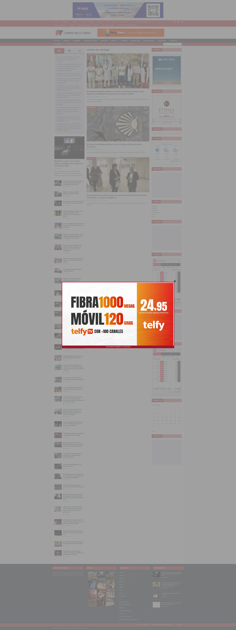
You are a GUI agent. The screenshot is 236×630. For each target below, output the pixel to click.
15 (175, 417)
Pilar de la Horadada (60, 25)
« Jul (153, 431)
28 (171, 423)
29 (175, 423)
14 (171, 417)
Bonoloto (154, 206)
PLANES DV (173, 40)
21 (171, 420)
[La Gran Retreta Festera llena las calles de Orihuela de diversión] (58, 389)
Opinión (124, 40)
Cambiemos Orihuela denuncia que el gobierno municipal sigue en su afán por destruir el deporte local (69, 88)
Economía (76, 40)
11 (158, 417)
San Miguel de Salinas (84, 25)
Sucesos (66, 40)
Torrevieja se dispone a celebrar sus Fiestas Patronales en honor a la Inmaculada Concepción (171, 584)
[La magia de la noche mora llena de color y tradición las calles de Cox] (58, 533)
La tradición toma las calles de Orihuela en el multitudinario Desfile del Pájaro (72, 455)
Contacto (179, 624)
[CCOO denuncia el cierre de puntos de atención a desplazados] (156, 605)
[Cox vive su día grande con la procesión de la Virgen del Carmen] (58, 487)
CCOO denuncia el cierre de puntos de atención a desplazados (172, 603)
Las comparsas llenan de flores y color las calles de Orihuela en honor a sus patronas (73, 423)
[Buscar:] (172, 44)
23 (179, 420)
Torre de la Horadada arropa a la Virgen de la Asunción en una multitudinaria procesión (73, 182)
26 (162, 423)
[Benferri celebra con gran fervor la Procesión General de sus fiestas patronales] (58, 225)
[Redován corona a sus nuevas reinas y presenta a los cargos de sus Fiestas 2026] (69, 147)
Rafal (107, 22)
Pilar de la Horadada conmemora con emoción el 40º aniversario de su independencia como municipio (73, 346)
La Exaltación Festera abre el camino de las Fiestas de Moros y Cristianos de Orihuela (73, 552)
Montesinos (124, 22)
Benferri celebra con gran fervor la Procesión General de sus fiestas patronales (73, 225)
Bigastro (83, 22)
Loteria (154, 214)
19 (162, 420)
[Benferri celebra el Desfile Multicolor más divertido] (58, 194)
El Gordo (154, 210)
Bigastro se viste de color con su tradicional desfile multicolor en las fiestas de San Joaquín (73, 236)
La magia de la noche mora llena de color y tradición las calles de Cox (73, 532)
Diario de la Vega (101, 96)
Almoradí (74, 22)
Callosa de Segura (142, 22)
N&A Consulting (84, 628)
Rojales (92, 22)
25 (158, 423)
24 (154, 423)
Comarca (96, 25)
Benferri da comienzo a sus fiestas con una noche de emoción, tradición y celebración (73, 292)
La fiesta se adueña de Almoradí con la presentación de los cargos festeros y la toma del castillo (73, 335)
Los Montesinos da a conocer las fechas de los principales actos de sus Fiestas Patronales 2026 (69, 81)
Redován (99, 22)
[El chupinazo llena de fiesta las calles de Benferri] (58, 271)
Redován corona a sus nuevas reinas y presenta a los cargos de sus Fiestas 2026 (68, 163)
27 (166, 423)
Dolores (115, 22)
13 (166, 417)
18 (158, 420)
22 (175, 420)
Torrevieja (65, 22)
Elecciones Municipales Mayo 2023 (126, 25)
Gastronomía (149, 40)
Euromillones (155, 212)
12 (162, 417)
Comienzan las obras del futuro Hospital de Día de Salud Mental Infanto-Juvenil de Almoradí (69, 102)
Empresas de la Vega (108, 25)
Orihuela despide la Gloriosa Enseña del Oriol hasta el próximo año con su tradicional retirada (73, 444)
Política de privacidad (143, 624)
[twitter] (182, 21)
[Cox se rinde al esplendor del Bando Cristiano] (58, 466)
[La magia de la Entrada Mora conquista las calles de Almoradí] (58, 326)
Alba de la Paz (101, 149)
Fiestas (114, 40)
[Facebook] (175, 21)
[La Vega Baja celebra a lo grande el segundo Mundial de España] (58, 435)
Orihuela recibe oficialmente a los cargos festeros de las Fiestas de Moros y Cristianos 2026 (73, 521)
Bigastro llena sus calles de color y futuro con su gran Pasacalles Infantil (73, 260)
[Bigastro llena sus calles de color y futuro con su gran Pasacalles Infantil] (58, 260)
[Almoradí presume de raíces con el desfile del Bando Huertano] (58, 358)
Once (153, 216)
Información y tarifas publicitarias (163, 624)
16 (179, 417)
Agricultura (135, 40)
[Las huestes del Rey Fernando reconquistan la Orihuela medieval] (58, 379)
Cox (132, 22)
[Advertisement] (167, 185)
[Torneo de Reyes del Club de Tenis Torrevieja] (156, 595)
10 (154, 417)
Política (57, 40)
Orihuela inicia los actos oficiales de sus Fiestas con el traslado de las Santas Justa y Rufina (73, 476)
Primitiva (154, 208)
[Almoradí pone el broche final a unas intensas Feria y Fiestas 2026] (58, 304)
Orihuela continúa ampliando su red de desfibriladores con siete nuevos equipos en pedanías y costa (69, 119)
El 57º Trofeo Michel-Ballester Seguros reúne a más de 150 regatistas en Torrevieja (68, 59)
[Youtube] (178, 21)
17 (154, 420)
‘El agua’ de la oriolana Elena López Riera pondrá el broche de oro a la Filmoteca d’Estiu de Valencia (69, 95)
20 (166, 420)
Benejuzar (72, 25)
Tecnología (162, 40)
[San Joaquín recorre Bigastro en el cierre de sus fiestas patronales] (58, 203)
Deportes (104, 40)
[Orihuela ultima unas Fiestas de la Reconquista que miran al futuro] (58, 544)
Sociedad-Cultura (90, 40)
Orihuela (56, 22)
